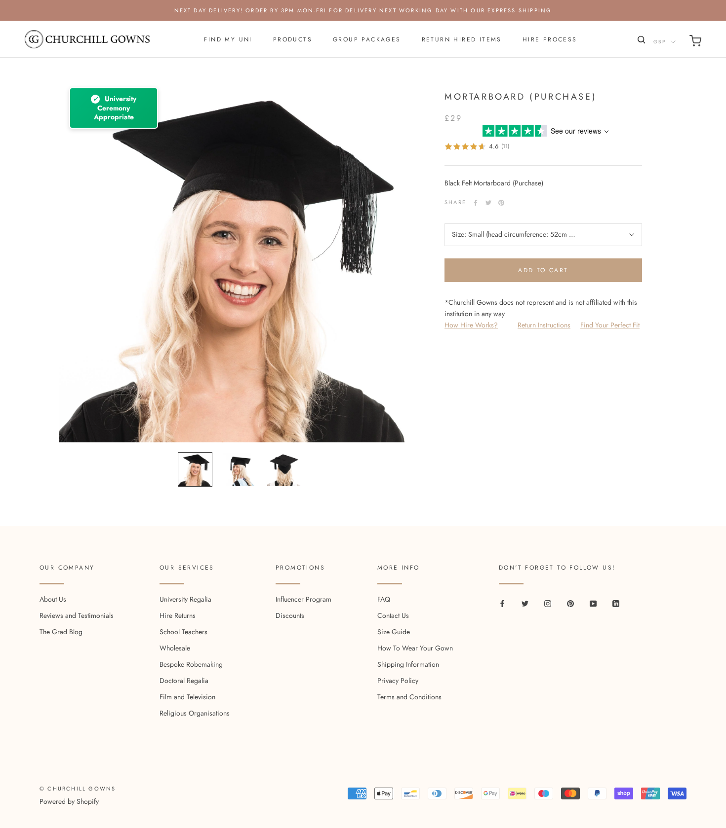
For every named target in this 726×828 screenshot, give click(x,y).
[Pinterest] (501, 203)
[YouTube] (593, 603)
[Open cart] (695, 42)
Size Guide (393, 632)
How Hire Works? (471, 325)
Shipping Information (408, 664)
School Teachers (183, 632)
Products (292, 39)
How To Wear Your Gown (415, 648)
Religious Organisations (195, 713)
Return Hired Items (462, 39)
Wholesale (175, 648)
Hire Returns (178, 615)
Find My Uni (228, 39)
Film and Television (187, 697)
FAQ (383, 599)
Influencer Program (303, 599)
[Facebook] (476, 203)
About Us (53, 599)
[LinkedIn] (615, 603)
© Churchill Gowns (78, 788)
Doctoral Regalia (184, 680)
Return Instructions (544, 325)
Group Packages (367, 39)
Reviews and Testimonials (77, 615)
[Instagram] (547, 603)
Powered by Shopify (69, 801)
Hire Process (550, 39)
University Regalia (185, 599)
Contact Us (393, 615)
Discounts (290, 615)
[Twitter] (488, 203)
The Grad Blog (61, 632)
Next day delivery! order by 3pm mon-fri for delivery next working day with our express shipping (363, 10)
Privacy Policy (397, 680)
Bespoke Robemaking (191, 664)
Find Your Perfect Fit (610, 325)
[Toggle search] (640, 42)
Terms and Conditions (409, 697)
